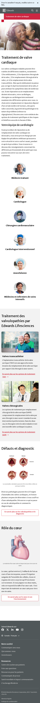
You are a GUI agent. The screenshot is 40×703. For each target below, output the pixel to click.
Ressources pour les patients (12, 672)
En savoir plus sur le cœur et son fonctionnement (20, 598)
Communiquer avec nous (10, 648)
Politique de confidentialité (9, 701)
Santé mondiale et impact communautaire (17, 679)
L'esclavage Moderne (9, 683)
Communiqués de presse (10, 676)
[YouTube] (17, 629)
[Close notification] (37, 2)
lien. (3, 5)
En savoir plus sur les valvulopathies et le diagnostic (20, 513)
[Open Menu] (37, 10)
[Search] (32, 10)
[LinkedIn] (12, 629)
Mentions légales (6, 698)
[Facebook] (2, 629)
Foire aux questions (8, 668)
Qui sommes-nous (8, 651)
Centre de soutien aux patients (13, 665)
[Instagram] (22, 629)
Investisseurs (6, 655)
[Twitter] (7, 629)
